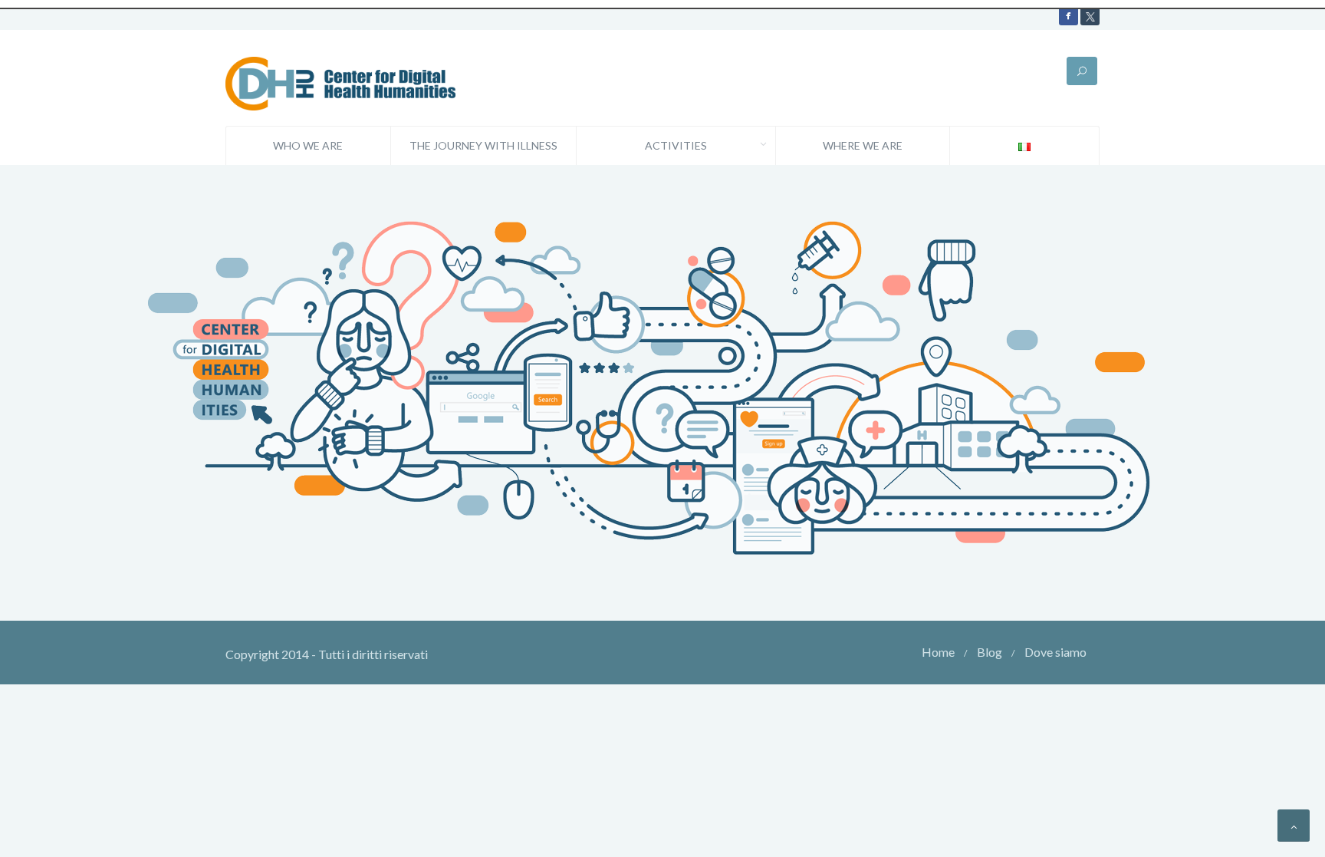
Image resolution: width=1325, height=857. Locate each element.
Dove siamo (1055, 651)
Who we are (308, 145)
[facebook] (1068, 15)
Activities (676, 145)
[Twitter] (1090, 15)
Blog (989, 651)
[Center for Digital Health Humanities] (340, 81)
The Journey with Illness (483, 145)
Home (938, 651)
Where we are (863, 145)
